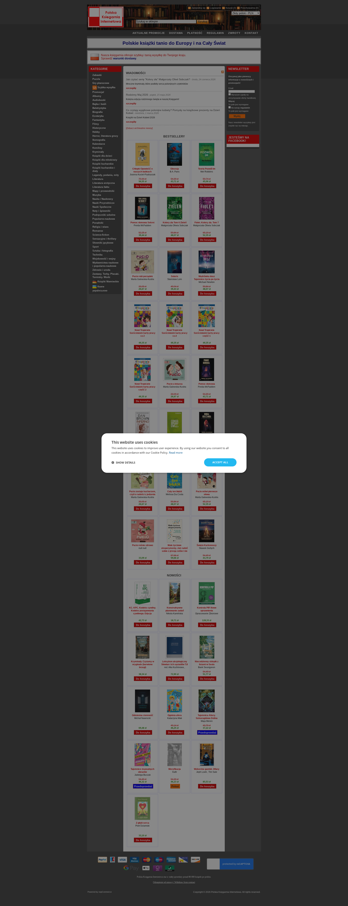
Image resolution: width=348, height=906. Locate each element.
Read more (176, 452)
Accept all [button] (220, 462)
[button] (123, 462)
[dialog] (174, 453)
